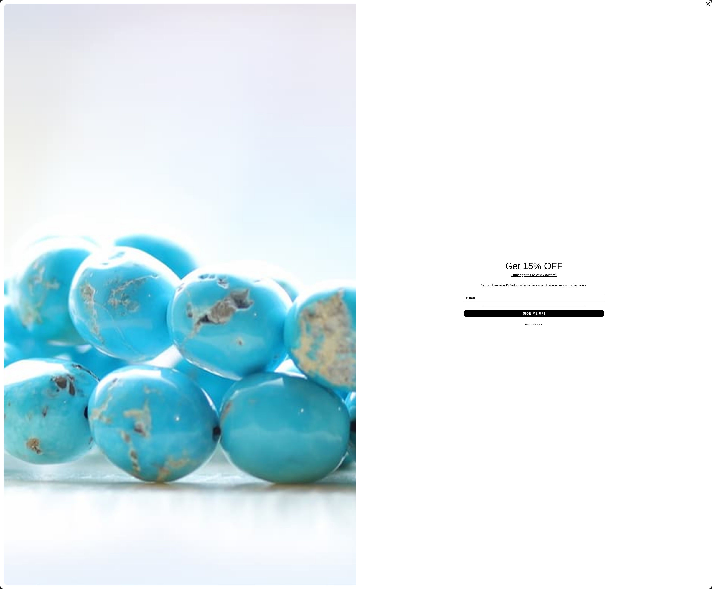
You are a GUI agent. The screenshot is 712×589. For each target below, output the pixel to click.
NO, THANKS (534, 324)
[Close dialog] (708, 4)
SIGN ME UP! (534, 313)
